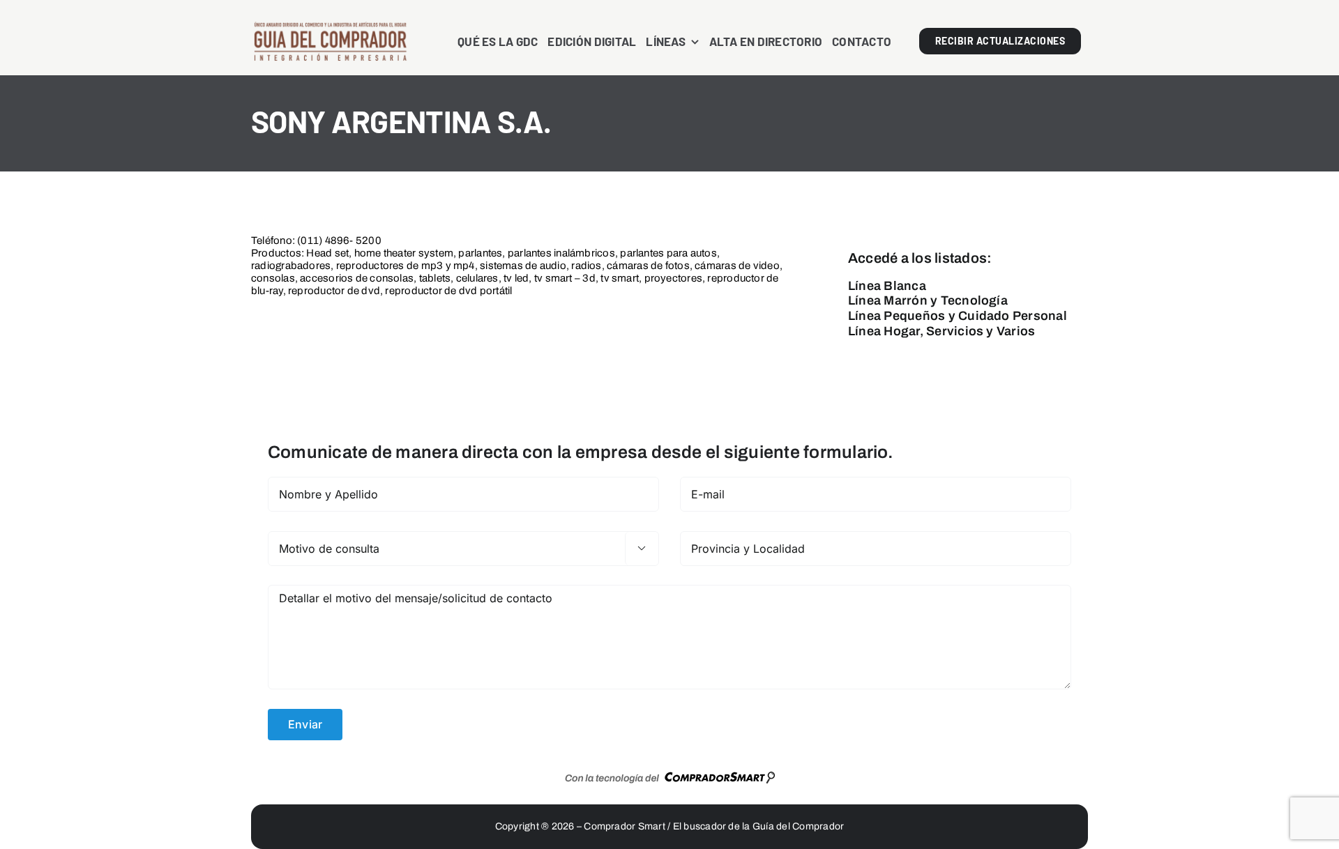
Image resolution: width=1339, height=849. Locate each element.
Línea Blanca (887, 286)
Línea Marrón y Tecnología (928, 300)
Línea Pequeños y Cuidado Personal (957, 316)
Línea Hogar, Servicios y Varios (941, 331)
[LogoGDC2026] (330, 26)
